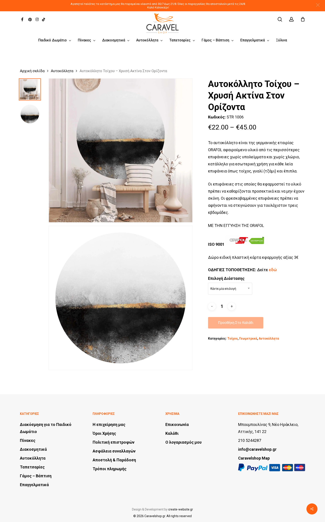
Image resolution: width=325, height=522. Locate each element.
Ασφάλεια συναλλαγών (114, 451)
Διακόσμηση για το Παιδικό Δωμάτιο (45, 428)
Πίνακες (27, 440)
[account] (291, 19)
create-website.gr (180, 509)
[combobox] (230, 289)
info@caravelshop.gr (257, 449)
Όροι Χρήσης (104, 433)
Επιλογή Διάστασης (226, 278)
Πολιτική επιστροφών (113, 442)
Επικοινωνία (177, 424)
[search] (280, 19)
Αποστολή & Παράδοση (114, 460)
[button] (318, 5)
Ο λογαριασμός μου (183, 442)
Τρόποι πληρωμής (109, 468)
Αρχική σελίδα (32, 71)
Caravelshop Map (254, 458)
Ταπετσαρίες (32, 467)
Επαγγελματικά (34, 484)
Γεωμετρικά (248, 338)
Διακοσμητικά (33, 449)
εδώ (273, 269)
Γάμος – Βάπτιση (36, 476)
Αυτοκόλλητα (62, 71)
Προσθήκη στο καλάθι (235, 323)
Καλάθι (172, 433)
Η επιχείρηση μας (109, 424)
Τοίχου (232, 338)
